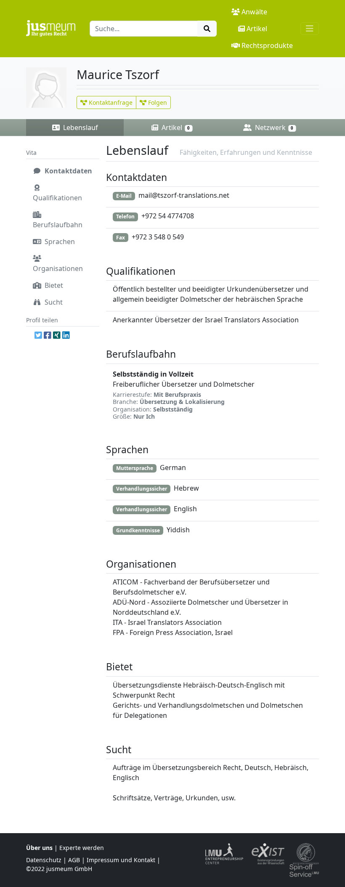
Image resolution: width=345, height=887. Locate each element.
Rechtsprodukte (267, 45)
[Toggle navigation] (309, 28)
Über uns (39, 848)
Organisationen (58, 268)
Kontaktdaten (67, 170)
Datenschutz (43, 860)
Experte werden (81, 848)
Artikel (257, 28)
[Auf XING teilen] (57, 335)
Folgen (156, 102)
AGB (74, 860)
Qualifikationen (57, 197)
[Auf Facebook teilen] (47, 335)
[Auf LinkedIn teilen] (66, 335)
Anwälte (254, 11)
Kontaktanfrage (110, 102)
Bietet (53, 285)
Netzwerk (273, 127)
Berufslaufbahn (57, 224)
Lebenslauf (79, 127)
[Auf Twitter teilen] (38, 335)
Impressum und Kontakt (121, 860)
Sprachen (59, 241)
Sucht (53, 302)
